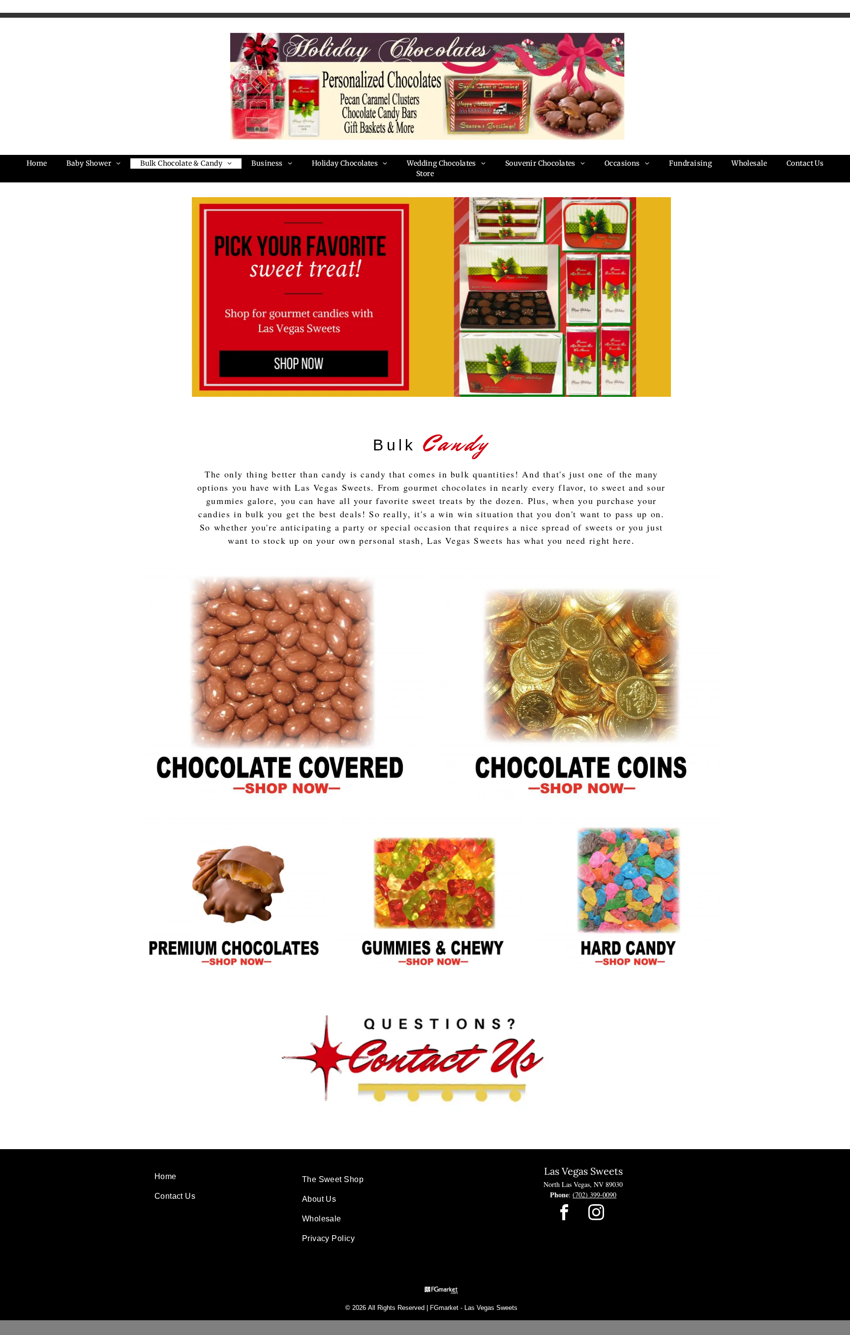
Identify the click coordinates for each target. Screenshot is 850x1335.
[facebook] (564, 1214)
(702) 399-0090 (594, 1194)
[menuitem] (37, 163)
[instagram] (596, 1214)
